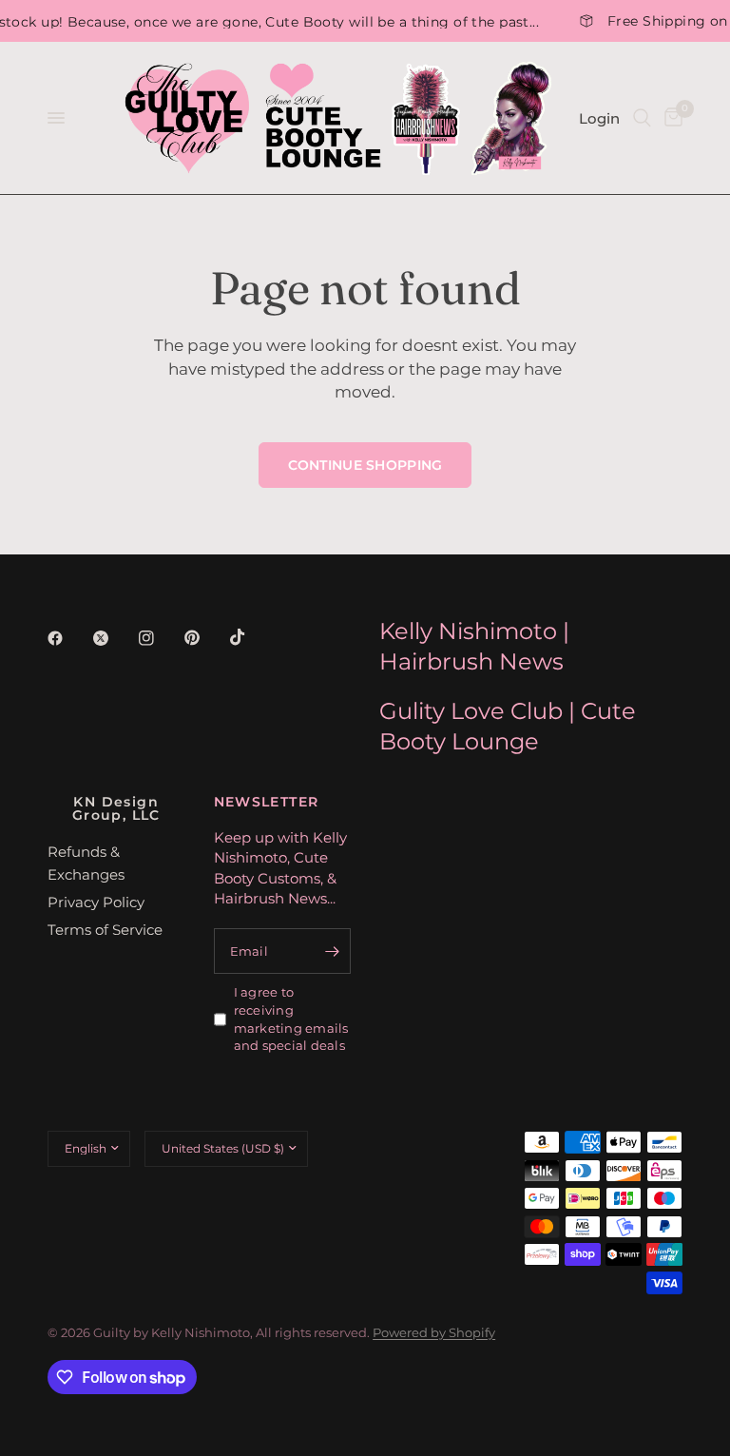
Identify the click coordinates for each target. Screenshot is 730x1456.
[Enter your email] (332, 951)
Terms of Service (105, 930)
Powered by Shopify (434, 1332)
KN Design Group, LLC (116, 808)
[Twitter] (114, 638)
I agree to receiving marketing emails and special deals (291, 1018)
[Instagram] (160, 638)
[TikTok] (251, 637)
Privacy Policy (96, 902)
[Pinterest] (205, 637)
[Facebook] (68, 638)
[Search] (642, 118)
